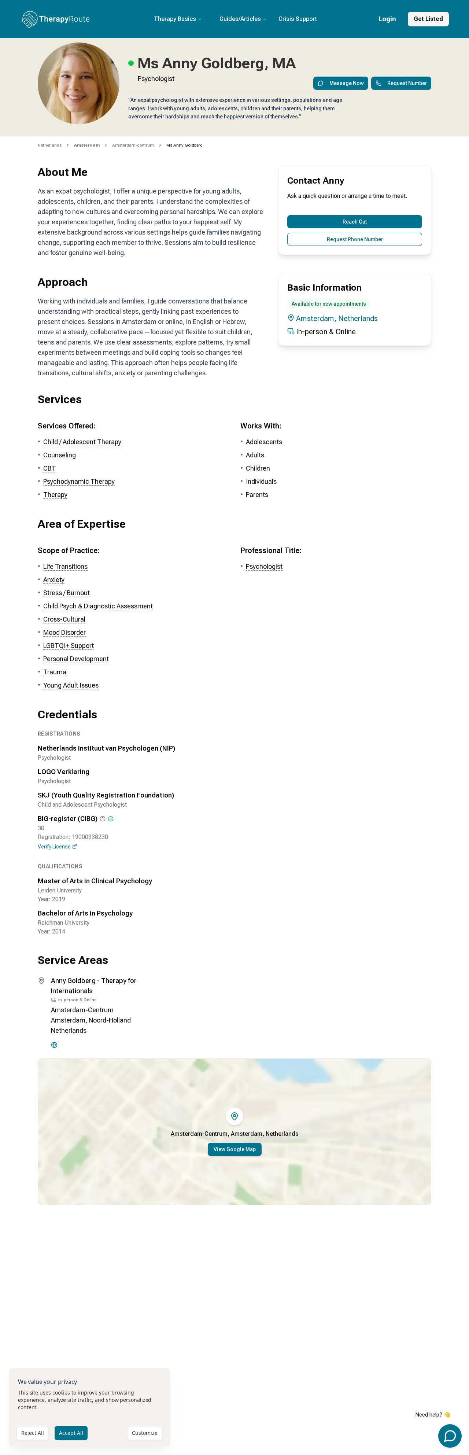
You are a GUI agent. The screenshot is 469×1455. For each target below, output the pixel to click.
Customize (145, 1432)
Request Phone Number (355, 239)
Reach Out (355, 222)
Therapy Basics (175, 18)
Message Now (346, 83)
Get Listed (428, 18)
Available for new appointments (329, 304)
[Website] (54, 1045)
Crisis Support (297, 18)
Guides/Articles (240, 18)
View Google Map (235, 1149)
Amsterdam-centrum (133, 145)
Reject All (32, 1432)
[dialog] (89, 1407)
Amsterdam (315, 318)
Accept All (71, 1432)
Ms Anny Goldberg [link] (184, 145)
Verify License (54, 847)
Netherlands (50, 145)
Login (387, 19)
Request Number (407, 83)
